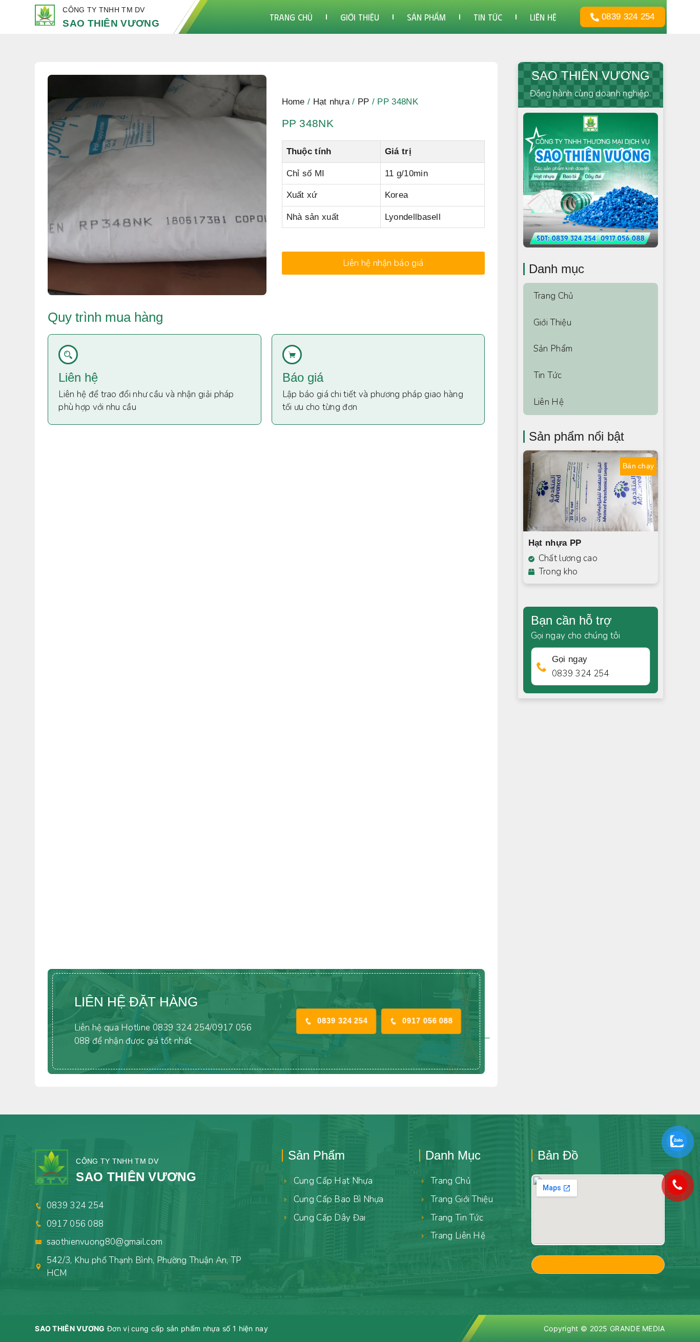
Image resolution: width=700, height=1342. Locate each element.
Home (293, 102)
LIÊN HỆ (543, 17)
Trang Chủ (553, 296)
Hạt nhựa (331, 102)
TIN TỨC (487, 17)
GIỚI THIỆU (359, 17)
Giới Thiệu (552, 322)
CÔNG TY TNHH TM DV (104, 10)
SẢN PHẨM (426, 17)
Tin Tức (547, 375)
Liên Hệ (548, 402)
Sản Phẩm (552, 349)
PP (363, 102)
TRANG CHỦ (291, 17)
